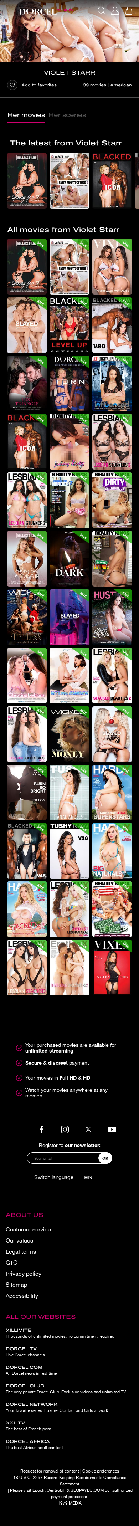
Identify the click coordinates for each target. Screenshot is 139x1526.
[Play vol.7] (27, 325)
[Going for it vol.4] (27, 181)
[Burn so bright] (27, 792)
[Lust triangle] (27, 383)
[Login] (115, 10)
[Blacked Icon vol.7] (112, 181)
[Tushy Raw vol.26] (69, 851)
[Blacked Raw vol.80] (112, 325)
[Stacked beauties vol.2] (112, 675)
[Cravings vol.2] (112, 734)
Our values (19, 1240)
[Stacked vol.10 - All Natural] (27, 909)
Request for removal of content (49, 1471)
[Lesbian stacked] (27, 967)
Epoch (38, 1490)
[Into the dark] (69, 559)
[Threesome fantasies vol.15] (112, 267)
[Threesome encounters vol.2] (69, 967)
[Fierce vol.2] (69, 617)
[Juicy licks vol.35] (69, 442)
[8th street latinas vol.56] (112, 559)
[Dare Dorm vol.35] (112, 909)
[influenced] (112, 383)
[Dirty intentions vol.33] (112, 500)
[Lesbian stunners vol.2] (112, 442)
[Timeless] (27, 617)
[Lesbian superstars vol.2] (27, 734)
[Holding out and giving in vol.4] (27, 559)
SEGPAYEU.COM (87, 1490)
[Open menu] (9, 7)
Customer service (28, 1229)
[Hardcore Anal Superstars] (112, 792)
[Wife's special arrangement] (69, 675)
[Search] (101, 10)
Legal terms (21, 1251)
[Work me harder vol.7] (69, 500)
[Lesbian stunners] (27, 500)
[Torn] (69, 383)
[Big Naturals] (112, 851)
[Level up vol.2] (69, 325)
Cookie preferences (100, 1471)
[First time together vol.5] (69, 181)
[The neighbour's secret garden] (112, 617)
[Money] (69, 734)
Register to (70, 1145)
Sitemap (16, 1284)
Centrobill (56, 1490)
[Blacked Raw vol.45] (27, 851)
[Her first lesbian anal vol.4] (69, 909)
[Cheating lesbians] (27, 675)
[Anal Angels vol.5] (69, 792)
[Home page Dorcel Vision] (46, 10)
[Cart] (128, 10)
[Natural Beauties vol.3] (112, 967)
